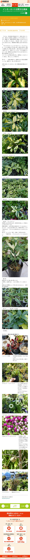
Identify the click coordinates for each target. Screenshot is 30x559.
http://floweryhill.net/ (6, 498)
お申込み (15, 556)
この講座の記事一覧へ (15, 506)
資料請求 (5, 556)
